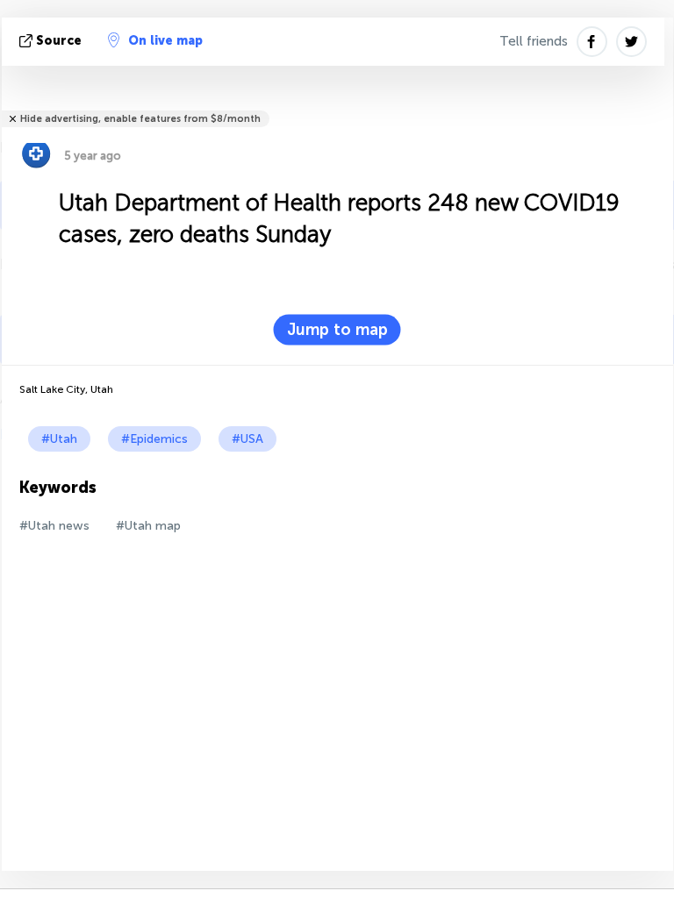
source (59, 40)
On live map (165, 40)
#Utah (59, 438)
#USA (247, 438)
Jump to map (337, 329)
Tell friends (533, 41)
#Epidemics (154, 438)
